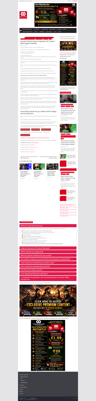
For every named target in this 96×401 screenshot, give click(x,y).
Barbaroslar (42, 31)
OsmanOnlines (32, 144)
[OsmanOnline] (21, 30)
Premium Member (27, 228)
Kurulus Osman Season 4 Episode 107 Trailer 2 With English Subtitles (48, 157)
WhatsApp (66, 89)
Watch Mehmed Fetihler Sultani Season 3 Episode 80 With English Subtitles (71, 156)
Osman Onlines (35, 142)
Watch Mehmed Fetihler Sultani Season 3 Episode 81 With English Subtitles (68, 142)
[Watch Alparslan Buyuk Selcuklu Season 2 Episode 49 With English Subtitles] (25, 164)
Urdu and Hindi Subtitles (27, 31)
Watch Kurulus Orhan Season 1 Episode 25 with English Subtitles (71, 191)
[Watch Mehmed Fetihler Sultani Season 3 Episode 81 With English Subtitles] (68, 128)
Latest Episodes (63, 134)
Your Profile (22, 380)
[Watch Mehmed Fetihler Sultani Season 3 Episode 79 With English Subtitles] (63, 163)
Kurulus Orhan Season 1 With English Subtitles (67, 172)
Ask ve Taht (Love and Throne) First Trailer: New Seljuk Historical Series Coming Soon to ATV (68, 111)
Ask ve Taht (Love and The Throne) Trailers (67, 104)
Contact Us (21, 393)
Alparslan (36, 31)
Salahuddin (59, 29)
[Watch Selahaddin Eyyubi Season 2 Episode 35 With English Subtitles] (52, 164)
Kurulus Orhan (45, 29)
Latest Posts (62, 106)
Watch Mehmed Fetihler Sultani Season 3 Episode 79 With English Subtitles (71, 162)
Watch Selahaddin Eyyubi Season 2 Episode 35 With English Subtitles (51, 173)
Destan (55, 31)
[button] (39, 29)
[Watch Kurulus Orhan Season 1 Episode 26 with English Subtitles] (68, 169)
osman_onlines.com (33, 147)
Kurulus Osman (52, 29)
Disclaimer (21, 389)
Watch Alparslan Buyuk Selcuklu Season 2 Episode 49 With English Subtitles (25, 174)
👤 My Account (36, 29)
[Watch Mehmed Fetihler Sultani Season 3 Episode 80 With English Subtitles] (63, 157)
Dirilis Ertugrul (49, 31)
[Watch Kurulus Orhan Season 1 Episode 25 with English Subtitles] (63, 192)
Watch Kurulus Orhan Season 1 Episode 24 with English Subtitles (71, 198)
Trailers (59, 31)
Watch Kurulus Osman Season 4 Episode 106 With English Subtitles (29, 157)
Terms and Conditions (23, 387)
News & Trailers (68, 106)
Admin (27, 45)
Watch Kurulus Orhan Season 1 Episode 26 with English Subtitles (68, 178)
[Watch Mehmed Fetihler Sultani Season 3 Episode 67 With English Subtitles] (39, 164)
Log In (21, 378)
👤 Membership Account (24, 376)
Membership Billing (23, 382)
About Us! (21, 391)
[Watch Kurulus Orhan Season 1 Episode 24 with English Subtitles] (63, 199)
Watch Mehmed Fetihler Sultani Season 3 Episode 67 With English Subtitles (38, 174)
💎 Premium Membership (27, 29)
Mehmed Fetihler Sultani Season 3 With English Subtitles (67, 136)
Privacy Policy (22, 385)
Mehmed (64, 29)
